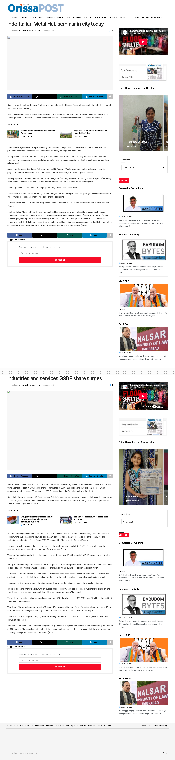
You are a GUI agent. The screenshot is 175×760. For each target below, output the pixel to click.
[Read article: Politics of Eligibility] (144, 249)
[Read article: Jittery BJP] (144, 295)
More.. (123, 18)
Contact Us (101, 726)
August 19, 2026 (126, 309)
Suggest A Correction (16, 240)
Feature (87, 18)
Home (14, 18)
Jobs (109, 726)
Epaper (145, 18)
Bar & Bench (125, 324)
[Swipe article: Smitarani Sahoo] (143, 123)
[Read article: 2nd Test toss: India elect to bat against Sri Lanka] (66, 520)
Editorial (58, 726)
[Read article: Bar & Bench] (144, 339)
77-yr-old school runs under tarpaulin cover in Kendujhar (90, 132)
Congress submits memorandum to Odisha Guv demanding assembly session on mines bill (37, 519)
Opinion (66, 726)
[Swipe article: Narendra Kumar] (143, 477)
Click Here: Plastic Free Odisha (136, 88)
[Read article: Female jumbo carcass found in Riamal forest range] (13, 134)
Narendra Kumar (135, 496)
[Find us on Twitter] (167, 753)
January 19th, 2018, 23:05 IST (29, 385)
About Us (82, 726)
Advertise (91, 726)
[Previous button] (121, 123)
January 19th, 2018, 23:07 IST (29, 31)
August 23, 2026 (126, 217)
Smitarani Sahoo (135, 142)
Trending (24, 18)
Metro (41, 18)
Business (77, 18)
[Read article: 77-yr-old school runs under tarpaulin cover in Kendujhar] (66, 134)
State (33, 18)
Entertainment (101, 18)
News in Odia (157, 18)
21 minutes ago (81, 522)
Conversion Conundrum (131, 188)
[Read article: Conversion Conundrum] (144, 203)
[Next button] (166, 123)
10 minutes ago (28, 525)
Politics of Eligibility (129, 234)
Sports (113, 18)
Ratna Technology (160, 726)
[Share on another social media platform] (110, 96)
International (64, 18)
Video (137, 18)
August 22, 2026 (126, 263)
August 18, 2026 (126, 353)
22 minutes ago (28, 136)
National (51, 18)
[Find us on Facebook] (163, 753)
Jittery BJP (124, 280)
